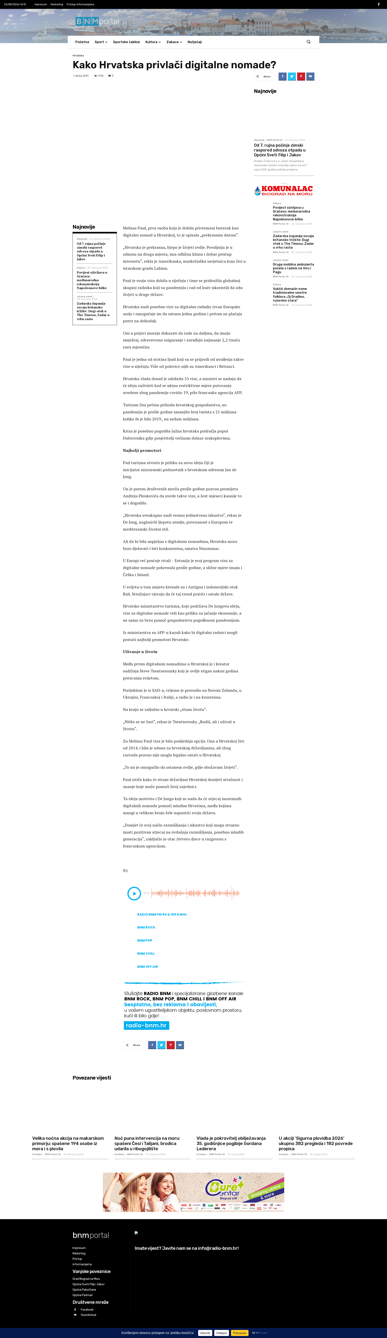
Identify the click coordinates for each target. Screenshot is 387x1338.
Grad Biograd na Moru (86, 1279)
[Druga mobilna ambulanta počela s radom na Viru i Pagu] (262, 267)
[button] (308, 42)
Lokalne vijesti (84, 297)
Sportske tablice (126, 42)
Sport (99, 42)
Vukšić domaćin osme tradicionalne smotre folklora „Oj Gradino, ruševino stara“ (290, 294)
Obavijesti (82, 239)
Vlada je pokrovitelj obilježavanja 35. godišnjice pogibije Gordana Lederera (231, 1144)
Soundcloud (88, 1315)
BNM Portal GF (275, 140)
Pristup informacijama (80, 4)
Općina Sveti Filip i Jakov (89, 1284)
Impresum (41, 4)
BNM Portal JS (280, 224)
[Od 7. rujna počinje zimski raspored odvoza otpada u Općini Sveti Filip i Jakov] (284, 116)
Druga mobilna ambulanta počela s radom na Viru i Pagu (293, 268)
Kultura (151, 42)
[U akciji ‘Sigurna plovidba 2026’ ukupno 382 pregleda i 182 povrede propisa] (317, 1108)
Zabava (172, 42)
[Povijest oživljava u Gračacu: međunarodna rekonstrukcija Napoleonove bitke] (262, 210)
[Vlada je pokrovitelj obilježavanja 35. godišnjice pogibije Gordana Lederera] (235, 1108)
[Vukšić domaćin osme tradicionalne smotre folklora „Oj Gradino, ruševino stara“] (262, 291)
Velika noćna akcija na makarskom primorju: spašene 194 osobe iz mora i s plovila (68, 1144)
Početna (82, 42)
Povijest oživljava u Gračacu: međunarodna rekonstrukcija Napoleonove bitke (92, 280)
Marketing (57, 4)
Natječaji (195, 42)
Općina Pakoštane (84, 1289)
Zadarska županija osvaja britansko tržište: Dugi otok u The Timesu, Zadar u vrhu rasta (93, 311)
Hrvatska (78, 55)
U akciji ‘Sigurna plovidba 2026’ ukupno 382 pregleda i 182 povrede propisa (316, 1144)
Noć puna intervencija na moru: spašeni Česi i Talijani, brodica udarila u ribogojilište (147, 1144)
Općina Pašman (83, 1295)
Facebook (87, 1309)
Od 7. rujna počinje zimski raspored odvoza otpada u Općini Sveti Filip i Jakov (91, 251)
